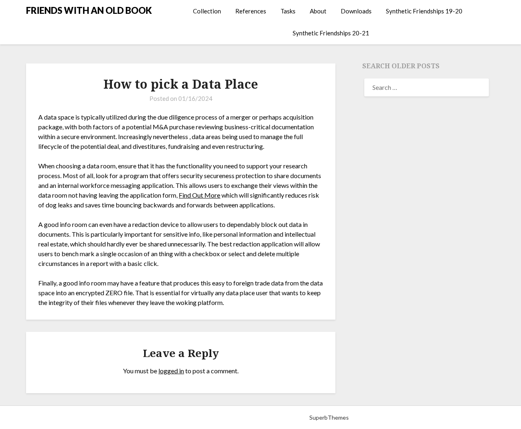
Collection (207, 11)
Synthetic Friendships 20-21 (331, 33)
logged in (171, 371)
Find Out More (199, 195)
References (250, 11)
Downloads (356, 11)
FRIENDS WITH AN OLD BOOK (89, 10)
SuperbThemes (329, 417)
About (318, 11)
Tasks (288, 11)
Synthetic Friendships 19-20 (424, 11)
